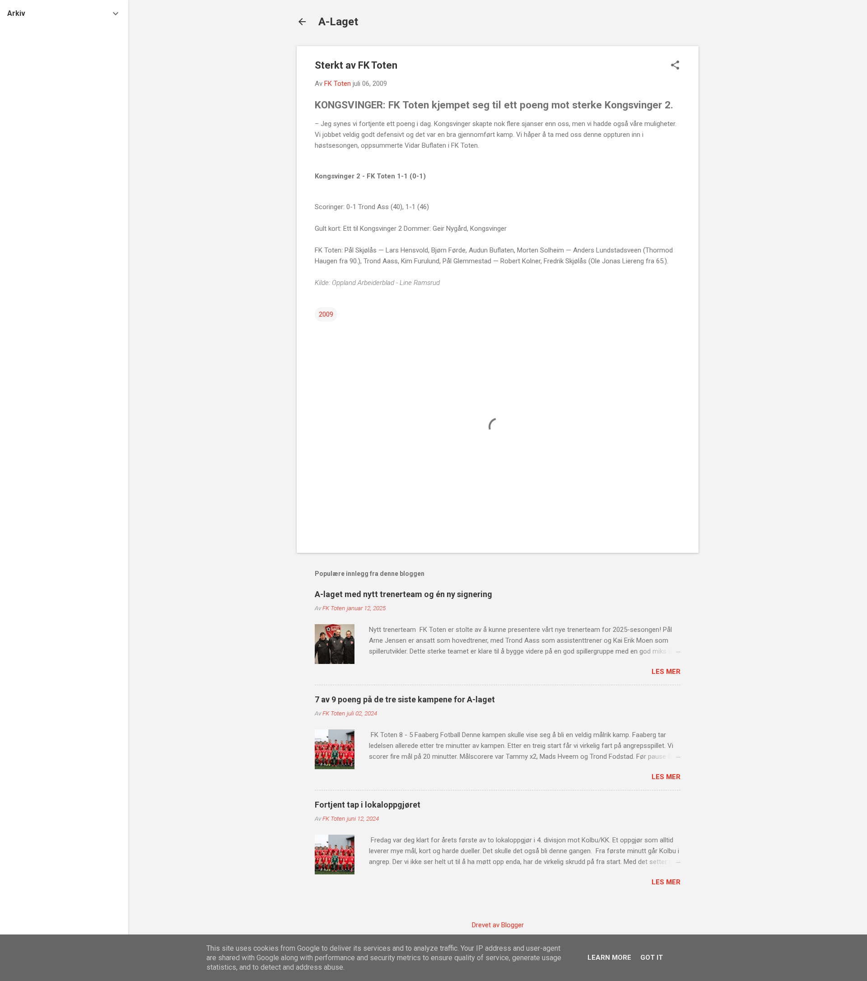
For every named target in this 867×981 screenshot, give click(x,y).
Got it (651, 957)
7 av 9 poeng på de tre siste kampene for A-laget (405, 699)
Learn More (609, 957)
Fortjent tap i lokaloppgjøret (367, 804)
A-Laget (338, 21)
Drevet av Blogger (498, 925)
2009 (326, 314)
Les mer (666, 672)
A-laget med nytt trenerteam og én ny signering (403, 594)
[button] (675, 66)
